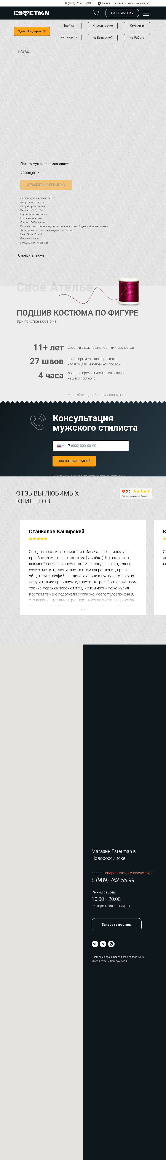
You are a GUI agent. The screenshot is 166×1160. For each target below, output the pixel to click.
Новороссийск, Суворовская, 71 (126, 3)
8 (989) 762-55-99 (78, 3)
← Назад (22, 51)
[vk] (95, 944)
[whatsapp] (111, 944)
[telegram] (103, 944)
